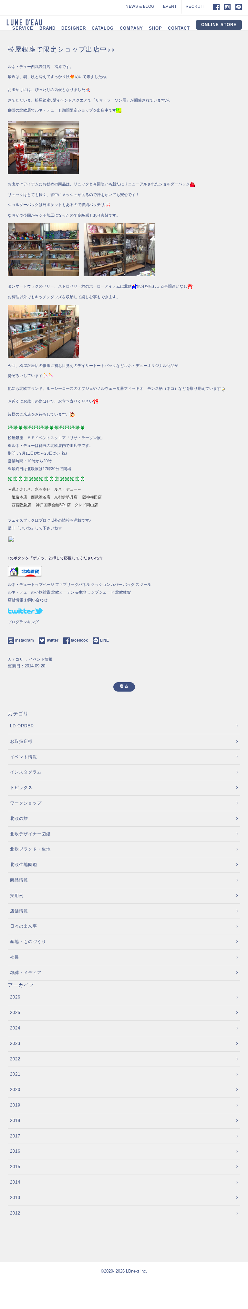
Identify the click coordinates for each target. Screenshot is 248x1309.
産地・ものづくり (28, 941)
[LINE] (238, 7)
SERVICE (22, 28)
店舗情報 (15, 600)
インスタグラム (26, 772)
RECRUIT (195, 6)
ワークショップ (26, 803)
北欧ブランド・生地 (30, 849)
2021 (15, 1074)
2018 (15, 1120)
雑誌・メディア (26, 972)
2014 (15, 1182)
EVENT (170, 6)
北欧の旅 (19, 818)
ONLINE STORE (219, 24)
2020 (15, 1089)
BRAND (47, 28)
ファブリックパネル (72, 584)
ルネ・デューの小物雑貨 (29, 592)
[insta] (227, 7)
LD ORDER (22, 725)
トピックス (21, 787)
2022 (15, 1059)
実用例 (17, 895)
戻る (124, 686)
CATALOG (103, 28)
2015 (15, 1166)
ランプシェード (100, 592)
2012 (15, 1213)
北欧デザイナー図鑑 (30, 834)
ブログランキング (23, 622)
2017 (15, 1136)
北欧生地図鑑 (23, 864)
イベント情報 (40, 659)
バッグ (129, 584)
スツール (143, 584)
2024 (15, 1028)
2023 (15, 1043)
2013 (15, 1197)
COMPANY (131, 28)
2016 (15, 1151)
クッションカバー (106, 584)
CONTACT (179, 28)
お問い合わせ (35, 600)
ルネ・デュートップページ (31, 584)
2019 (15, 1105)
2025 (15, 1012)
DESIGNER (73, 28)
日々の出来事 (23, 926)
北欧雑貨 (123, 592)
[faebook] (214, 7)
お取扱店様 (21, 741)
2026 (15, 997)
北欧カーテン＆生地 (68, 592)
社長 (14, 957)
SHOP (155, 28)
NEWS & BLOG (140, 6)
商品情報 (19, 880)
